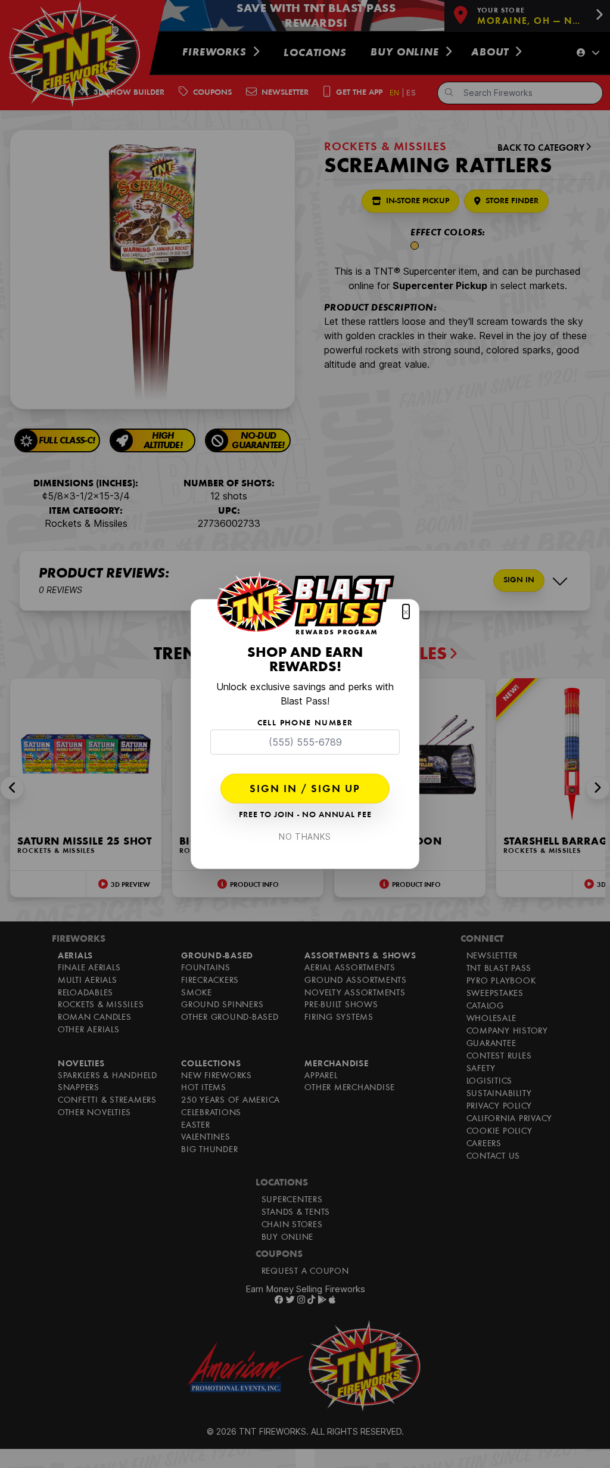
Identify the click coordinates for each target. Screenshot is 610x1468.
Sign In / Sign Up (305, 789)
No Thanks (305, 836)
